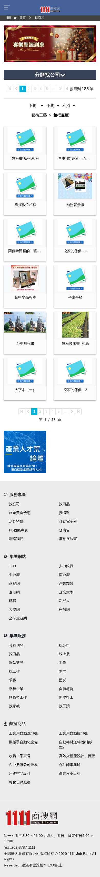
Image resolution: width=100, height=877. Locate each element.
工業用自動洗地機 (23, 733)
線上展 (64, 654)
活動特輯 (16, 521)
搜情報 (64, 513)
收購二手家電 (20, 756)
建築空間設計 (20, 773)
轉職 (12, 601)
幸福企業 (16, 689)
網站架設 (16, 663)
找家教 (14, 706)
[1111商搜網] (50, 9)
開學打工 (66, 697)
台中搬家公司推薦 (23, 765)
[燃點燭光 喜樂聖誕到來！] (50, 43)
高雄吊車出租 (70, 773)
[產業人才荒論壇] (25, 452)
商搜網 (14, 583)
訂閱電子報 (68, 521)
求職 (12, 680)
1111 (12, 566)
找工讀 (64, 706)
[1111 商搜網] (50, 817)
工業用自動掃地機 (73, 733)
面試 (62, 680)
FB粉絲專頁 (18, 530)
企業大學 (66, 592)
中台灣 (14, 575)
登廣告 (64, 530)
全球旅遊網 (18, 618)
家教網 (64, 609)
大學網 (14, 609)
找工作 (14, 671)
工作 (62, 663)
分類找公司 (47, 75)
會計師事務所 (70, 765)
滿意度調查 (68, 539)
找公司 (14, 504)
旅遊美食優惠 (20, 513)
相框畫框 (61, 115)
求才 (62, 671)
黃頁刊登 (16, 645)
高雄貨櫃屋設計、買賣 (77, 756)
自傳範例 (66, 689)
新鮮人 (64, 601)
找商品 (64, 504)
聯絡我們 (16, 539)
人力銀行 (66, 566)
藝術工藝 (39, 115)
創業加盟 (66, 583)
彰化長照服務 (20, 782)
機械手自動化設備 (23, 742)
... (53, 89)
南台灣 (64, 575)
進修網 (14, 592)
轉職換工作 (18, 697)
